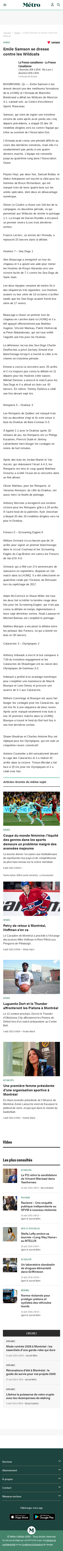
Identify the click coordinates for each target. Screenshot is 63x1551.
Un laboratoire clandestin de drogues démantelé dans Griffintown (38, 1268)
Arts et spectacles (30, 1228)
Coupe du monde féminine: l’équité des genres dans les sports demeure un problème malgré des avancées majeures (30, 842)
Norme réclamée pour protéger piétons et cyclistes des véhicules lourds (36, 1300)
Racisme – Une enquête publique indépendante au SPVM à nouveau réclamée (39, 1206)
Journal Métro (31, 1355)
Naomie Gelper (29, 1117)
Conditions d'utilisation (32, 1544)
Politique (25, 1197)
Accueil (7, 33)
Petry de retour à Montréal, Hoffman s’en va (24, 927)
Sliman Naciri (28, 949)
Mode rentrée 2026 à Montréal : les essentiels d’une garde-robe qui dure (30, 1348)
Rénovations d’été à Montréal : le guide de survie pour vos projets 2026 (31, 1372)
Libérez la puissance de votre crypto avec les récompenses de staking (30, 1396)
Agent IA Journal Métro (30, 1218)
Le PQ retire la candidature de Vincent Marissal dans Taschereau (39, 1178)
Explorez (31, 1333)
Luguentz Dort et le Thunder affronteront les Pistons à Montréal (30, 1005)
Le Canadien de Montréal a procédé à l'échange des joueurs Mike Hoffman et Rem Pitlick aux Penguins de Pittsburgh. (31, 939)
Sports (17, 33)
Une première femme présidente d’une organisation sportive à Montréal (28, 1090)
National (25, 1290)
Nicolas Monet (29, 1031)
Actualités (8, 1080)
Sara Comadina (47, 1187)
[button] (4, 5)
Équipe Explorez (32, 1403)
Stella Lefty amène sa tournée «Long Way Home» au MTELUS (39, 1237)
